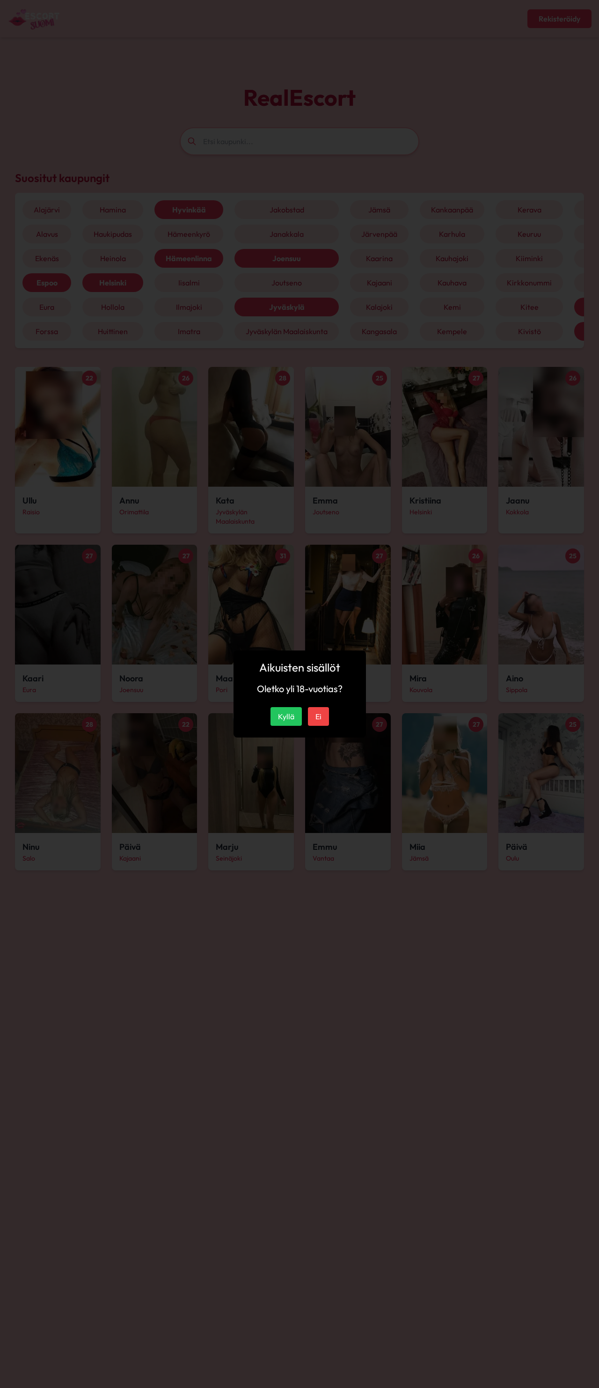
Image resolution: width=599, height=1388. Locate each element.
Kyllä (286, 716)
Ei (318, 716)
